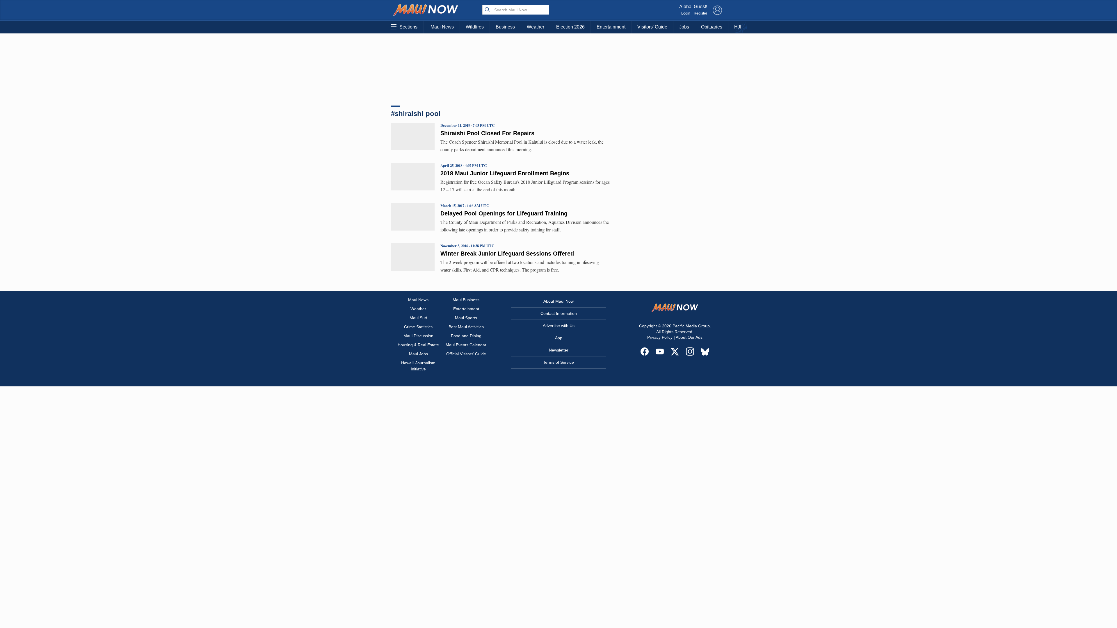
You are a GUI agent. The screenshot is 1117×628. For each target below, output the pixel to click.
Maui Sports (466, 317)
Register (700, 13)
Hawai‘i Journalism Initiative (418, 366)
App (558, 338)
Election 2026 (570, 26)
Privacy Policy (660, 337)
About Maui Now (558, 301)
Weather (535, 26)
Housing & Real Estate (418, 344)
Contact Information (558, 313)
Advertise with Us (558, 325)
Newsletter (558, 350)
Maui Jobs (418, 354)
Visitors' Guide (652, 26)
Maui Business (466, 299)
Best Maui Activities (466, 326)
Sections (408, 26)
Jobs (684, 26)
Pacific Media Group (691, 326)
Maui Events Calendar (466, 344)
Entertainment (611, 26)
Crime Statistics (418, 326)
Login (685, 13)
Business (505, 26)
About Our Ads (689, 337)
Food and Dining (466, 335)
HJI (737, 26)
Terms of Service (558, 362)
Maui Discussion (418, 335)
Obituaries (711, 26)
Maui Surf (418, 317)
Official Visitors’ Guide (466, 354)
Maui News (442, 26)
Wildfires (475, 26)
